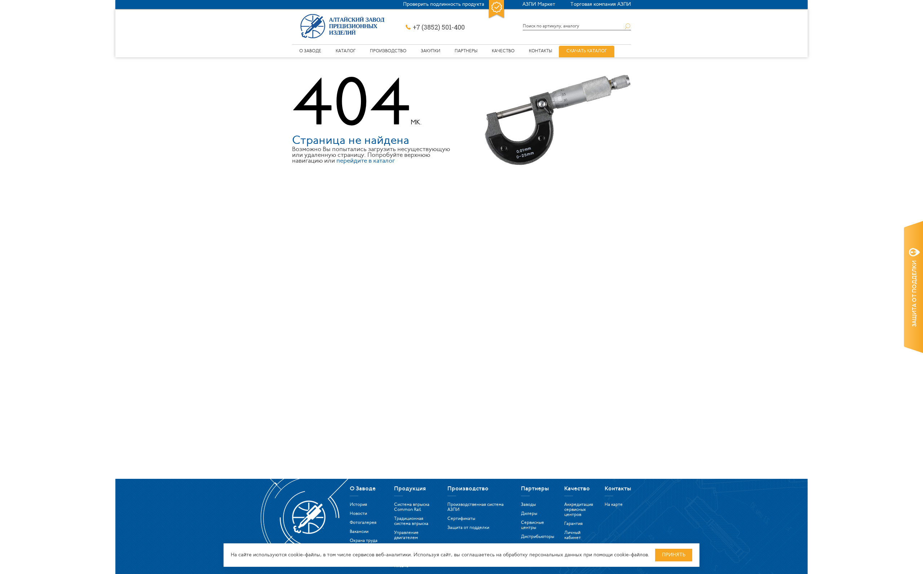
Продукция (410, 489)
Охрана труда (363, 541)
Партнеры (466, 51)
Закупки (430, 51)
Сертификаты (461, 519)
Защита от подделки (468, 528)
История (358, 505)
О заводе (310, 51)
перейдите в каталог (365, 161)
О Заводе (363, 489)
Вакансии (359, 532)
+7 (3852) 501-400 (439, 27)
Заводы (528, 505)
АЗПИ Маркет (538, 4)
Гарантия (573, 524)
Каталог (345, 51)
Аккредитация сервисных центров (578, 510)
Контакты (540, 51)
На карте (614, 505)
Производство (388, 51)
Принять (673, 555)
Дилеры (529, 514)
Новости (358, 514)
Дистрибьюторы (537, 537)
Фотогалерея (363, 523)
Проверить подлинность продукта (443, 4)
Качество (503, 51)
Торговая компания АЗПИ (600, 4)
